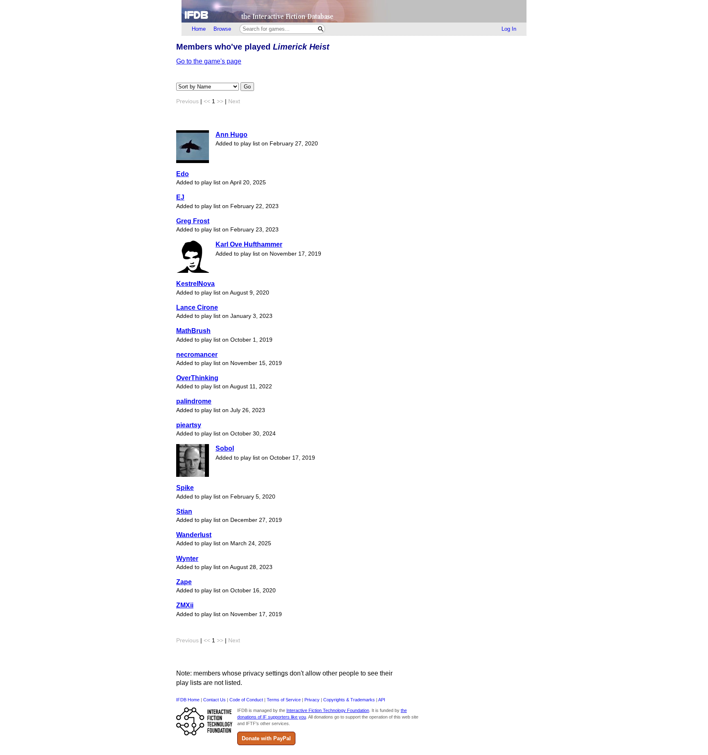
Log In (509, 29)
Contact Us (214, 699)
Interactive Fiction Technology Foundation (327, 710)
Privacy (312, 699)
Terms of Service (284, 699)
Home (199, 29)
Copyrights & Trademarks (349, 699)
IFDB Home (188, 699)
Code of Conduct (246, 699)
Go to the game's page (208, 61)
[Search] (320, 29)
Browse (222, 29)
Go (247, 87)
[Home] (354, 11)
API (381, 699)
